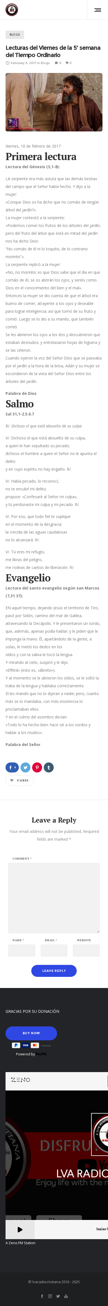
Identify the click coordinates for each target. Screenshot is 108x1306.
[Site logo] (12, 9)
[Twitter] (58, 1296)
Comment (22, 858)
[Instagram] (50, 1296)
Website (84, 940)
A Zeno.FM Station (20, 1243)
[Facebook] (42, 1296)
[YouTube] (66, 1296)
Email (51, 940)
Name (18, 940)
